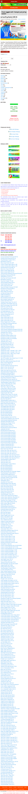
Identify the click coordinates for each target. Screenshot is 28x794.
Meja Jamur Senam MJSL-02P (7, 269)
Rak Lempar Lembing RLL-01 (7, 630)
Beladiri (2, 81)
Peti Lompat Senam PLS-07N (7, 356)
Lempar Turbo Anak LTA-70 (6, 300)
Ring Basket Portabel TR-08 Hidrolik (8, 337)
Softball (2, 93)
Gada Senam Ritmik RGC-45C (7, 489)
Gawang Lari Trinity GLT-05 (6, 643)
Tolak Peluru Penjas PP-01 (6, 743)
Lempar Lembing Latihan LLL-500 (8, 536)
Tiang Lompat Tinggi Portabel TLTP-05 (9, 745)
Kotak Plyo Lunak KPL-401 (6, 306)
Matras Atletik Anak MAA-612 (7, 291)
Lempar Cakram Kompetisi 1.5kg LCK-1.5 (9, 556)
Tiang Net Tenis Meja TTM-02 (7, 639)
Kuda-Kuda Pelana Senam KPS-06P (8, 485)
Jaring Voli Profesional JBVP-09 (7, 326)
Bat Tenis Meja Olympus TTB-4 (7, 595)
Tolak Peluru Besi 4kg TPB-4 (7, 779)
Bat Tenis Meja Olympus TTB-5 (7, 593)
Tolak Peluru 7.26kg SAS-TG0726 (8, 386)
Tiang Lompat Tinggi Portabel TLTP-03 (9, 501)
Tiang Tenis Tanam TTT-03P (7, 333)
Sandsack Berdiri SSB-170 (6, 693)
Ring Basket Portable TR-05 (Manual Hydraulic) (11, 598)
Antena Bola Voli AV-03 (5, 675)
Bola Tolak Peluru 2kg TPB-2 (7, 773)
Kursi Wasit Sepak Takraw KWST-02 (8, 728)
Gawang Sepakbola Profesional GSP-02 (9, 365)
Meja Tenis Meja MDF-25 (6, 398)
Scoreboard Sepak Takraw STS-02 (8, 732)
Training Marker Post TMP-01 (7, 749)
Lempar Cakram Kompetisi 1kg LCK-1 (9, 557)
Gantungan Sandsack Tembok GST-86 (9, 477)
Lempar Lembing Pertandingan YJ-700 (9, 551)
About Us (10, 787)
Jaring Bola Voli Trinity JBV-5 (7, 482)
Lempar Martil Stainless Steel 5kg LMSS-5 (10, 619)
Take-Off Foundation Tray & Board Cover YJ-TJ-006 (12, 358)
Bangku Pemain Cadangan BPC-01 (8, 717)
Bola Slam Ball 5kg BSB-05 (6, 466)
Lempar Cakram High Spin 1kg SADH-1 (9, 498)
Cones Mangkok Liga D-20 (6, 560)
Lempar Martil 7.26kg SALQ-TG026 (8, 388)
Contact (14, 787)
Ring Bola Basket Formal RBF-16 (8, 267)
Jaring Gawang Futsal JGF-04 (7, 782)
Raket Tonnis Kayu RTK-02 (6, 479)
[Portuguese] (6, 63)
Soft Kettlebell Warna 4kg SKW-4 (8, 409)
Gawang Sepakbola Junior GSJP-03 (8, 417)
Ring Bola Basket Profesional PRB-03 (9, 427)
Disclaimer (15, 789)
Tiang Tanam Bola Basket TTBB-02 (8, 377)
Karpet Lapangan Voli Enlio (6, 714)
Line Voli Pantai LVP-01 (5, 642)
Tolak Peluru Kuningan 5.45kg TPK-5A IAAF (10, 606)
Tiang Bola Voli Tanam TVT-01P (7, 637)
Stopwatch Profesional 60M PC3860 (8, 757)
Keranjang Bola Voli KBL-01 (6, 613)
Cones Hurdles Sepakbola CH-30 (8, 686)
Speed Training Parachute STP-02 (8, 655)
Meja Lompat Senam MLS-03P (7, 634)
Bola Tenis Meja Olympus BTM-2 (8, 695)
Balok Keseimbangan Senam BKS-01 (9, 670)
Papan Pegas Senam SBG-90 (7, 752)
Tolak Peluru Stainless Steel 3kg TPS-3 (9, 737)
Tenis (2, 96)
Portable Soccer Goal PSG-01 (7, 658)
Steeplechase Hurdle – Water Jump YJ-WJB (10, 353)
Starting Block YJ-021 (5, 349)
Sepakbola (3, 92)
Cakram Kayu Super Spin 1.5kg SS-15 (9, 451)
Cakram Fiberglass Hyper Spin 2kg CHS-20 (10, 454)
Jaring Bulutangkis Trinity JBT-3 (7, 494)
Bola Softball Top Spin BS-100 (7, 705)
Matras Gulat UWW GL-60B (7, 516)
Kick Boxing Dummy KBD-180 (7, 683)
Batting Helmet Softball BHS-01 (7, 699)
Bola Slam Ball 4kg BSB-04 (6, 468)
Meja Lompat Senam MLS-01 (7, 677)
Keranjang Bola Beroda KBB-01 (7, 633)
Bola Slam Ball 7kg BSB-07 (6, 414)
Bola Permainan (4, 83)
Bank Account (20, 787)
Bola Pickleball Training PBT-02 (7, 299)
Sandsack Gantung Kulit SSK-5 (7, 444)
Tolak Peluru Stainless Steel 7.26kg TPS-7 (10, 741)
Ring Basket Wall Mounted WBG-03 (8, 707)
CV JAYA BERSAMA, (3, 791)
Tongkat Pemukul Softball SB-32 (7, 702)
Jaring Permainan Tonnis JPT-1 (7, 426)
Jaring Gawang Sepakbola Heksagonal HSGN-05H (11, 329)
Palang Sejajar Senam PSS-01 (7, 673)
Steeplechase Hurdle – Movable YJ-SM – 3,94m (11, 350)
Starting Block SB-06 (5, 480)
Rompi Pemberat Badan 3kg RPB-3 (8, 432)
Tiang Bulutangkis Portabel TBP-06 (8, 472)
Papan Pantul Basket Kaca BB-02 (8, 589)
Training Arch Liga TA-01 (6, 681)
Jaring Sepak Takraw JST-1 (6, 504)
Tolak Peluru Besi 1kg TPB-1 (7, 534)
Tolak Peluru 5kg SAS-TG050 (7, 385)
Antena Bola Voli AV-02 (5, 735)
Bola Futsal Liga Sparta (5, 512)
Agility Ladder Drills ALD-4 (6, 577)
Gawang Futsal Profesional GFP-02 (8, 258)
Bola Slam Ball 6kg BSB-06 (6, 465)
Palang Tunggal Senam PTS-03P (8, 607)
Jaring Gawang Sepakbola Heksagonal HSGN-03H (11, 330)
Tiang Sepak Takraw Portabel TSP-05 (9, 371)
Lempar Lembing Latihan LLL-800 (8, 541)
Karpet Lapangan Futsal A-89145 (8, 710)
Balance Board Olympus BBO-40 (8, 403)
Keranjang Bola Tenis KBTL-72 (7, 343)
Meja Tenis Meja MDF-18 (6, 527)
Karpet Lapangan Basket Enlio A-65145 (9, 716)
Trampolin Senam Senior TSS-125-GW (9, 394)
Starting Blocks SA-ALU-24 (6, 276)
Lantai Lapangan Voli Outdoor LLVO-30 (9, 580)
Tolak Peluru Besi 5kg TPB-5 (7, 778)
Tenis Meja (3, 98)
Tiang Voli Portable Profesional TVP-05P (9, 287)
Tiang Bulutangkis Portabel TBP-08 (8, 463)
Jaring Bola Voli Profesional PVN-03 (8, 764)
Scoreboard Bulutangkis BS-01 (7, 772)
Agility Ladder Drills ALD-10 (6, 649)
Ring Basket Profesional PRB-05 (8, 373)
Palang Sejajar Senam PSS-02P (7, 612)
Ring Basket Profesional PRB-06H (8, 275)
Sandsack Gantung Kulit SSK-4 (7, 445)
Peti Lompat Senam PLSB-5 (7, 308)
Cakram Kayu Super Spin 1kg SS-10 (8, 453)
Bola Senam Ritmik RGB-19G (7, 344)
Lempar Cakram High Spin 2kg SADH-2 (9, 495)
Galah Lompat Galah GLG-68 (7, 317)
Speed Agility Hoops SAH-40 (7, 559)
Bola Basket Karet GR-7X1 (6, 364)
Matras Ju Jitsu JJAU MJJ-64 (7, 368)
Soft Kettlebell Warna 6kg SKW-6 (8, 408)
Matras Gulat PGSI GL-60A (6, 766)
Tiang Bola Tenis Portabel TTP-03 (8, 423)
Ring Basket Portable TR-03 (7, 599)
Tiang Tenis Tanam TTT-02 (6, 340)
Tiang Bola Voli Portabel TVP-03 (7, 421)
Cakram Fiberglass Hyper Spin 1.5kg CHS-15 (10, 456)
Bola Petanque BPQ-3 (5, 315)
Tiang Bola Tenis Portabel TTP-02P (8, 500)
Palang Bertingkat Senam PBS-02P (8, 609)
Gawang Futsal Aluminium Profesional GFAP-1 (11, 380)
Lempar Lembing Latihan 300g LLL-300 (9, 264)
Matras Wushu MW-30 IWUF (7, 698)
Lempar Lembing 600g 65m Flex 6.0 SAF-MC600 (11, 545)
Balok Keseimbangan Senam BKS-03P (9, 305)
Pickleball (3, 89)
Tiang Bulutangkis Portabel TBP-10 (8, 382)
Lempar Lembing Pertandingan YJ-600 (9, 550)
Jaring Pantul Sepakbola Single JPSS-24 (9, 530)
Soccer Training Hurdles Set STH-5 (8, 687)
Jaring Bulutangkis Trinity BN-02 (7, 784)
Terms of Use (4, 787)
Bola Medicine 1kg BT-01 (6, 261)
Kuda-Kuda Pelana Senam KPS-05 (8, 531)
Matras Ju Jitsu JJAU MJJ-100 (7, 367)
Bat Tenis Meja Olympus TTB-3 (7, 763)
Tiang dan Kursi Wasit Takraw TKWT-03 (9, 395)
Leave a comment (21, 19)
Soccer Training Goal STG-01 (7, 654)
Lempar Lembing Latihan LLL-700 (8, 539)
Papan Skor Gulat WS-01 (6, 723)
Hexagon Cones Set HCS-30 (7, 578)
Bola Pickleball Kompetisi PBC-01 (8, 297)
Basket (6, 54)
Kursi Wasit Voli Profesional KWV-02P (9, 323)
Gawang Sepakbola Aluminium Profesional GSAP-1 (12, 376)
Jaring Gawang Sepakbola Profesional (9, 420)
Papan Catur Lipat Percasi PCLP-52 (8, 370)
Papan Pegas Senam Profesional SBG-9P (10, 684)
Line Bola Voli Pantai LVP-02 (7, 293)
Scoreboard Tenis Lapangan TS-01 (8, 770)
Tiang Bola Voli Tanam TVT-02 (7, 636)
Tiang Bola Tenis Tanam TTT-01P (8, 625)
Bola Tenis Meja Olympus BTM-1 (8, 696)
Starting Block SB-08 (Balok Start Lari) (9, 303)
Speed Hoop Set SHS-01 (6, 661)
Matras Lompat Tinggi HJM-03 (7, 720)
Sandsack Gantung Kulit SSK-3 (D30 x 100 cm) (11, 447)
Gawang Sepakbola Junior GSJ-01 (8, 397)
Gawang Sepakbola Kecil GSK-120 (8, 678)
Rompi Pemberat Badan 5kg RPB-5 (8, 435)
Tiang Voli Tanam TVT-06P (6, 324)
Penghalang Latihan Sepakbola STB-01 (9, 748)
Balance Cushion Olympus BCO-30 (8, 404)
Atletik (2, 77)
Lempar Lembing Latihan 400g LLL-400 (9, 265)
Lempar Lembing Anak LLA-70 (7, 314)
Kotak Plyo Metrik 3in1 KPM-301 (8, 309)
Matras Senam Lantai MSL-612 (7, 312)
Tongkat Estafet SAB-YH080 (7, 565)
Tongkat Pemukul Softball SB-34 (7, 701)
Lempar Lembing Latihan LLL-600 (8, 538)
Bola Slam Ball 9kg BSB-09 (6, 411)
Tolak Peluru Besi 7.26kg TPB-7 (7, 775)
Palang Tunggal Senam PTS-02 (7, 515)
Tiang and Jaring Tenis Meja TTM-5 (8, 562)
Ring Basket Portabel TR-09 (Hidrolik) (9, 338)
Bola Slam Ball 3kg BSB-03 (6, 469)
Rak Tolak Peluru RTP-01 (6, 628)
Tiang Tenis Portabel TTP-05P (7, 281)
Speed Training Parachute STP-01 (8, 657)
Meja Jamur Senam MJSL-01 (7, 359)
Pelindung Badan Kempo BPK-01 (8, 592)
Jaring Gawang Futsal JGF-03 (7, 664)
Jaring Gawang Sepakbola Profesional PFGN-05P (11, 273)
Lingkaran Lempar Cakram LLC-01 (8, 602)
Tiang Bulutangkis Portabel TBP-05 (8, 568)
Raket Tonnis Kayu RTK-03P (7, 448)
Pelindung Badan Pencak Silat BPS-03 (9, 379)
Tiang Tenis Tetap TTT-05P (6, 290)
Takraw (2, 95)
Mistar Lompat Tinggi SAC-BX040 (8, 503)
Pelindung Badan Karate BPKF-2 (8, 506)
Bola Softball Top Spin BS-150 (7, 704)
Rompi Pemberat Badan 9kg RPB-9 (8, 441)
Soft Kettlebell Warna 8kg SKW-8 (8, 406)
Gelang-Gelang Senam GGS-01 (7, 566)
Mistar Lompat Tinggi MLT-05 (7, 362)
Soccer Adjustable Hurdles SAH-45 (8, 689)
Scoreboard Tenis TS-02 (6, 524)
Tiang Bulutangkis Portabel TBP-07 (8, 459)
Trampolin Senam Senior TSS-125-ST (9, 302)
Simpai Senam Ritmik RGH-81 (7, 491)
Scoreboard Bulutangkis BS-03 (7, 719)
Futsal (2, 86)
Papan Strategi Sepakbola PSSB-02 (8, 571)
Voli (1, 99)
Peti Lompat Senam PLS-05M (7, 355)
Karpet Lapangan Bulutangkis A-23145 (9, 711)
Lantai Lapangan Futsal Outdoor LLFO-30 (9, 581)
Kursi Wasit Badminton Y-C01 (7, 311)
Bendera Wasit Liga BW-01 (6, 646)
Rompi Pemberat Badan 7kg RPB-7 (8, 438)
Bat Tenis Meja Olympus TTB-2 (7, 596)
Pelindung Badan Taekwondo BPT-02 (8, 507)
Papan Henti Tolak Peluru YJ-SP (7, 601)
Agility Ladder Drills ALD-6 (6, 651)
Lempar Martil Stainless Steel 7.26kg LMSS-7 (10, 615)
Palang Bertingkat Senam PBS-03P (8, 483)
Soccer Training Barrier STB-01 (7, 667)
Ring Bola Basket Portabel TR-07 (8, 430)
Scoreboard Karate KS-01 (6, 769)
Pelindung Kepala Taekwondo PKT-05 (9, 401)
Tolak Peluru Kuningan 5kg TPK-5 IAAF (9, 722)
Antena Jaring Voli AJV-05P (6, 285)
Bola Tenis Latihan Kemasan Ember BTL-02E (10, 361)
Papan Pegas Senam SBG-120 (7, 751)
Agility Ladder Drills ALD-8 (6, 575)
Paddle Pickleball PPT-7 (6, 294)
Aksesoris (3, 75)
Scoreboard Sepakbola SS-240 (7, 590)
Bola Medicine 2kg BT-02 (6, 279)
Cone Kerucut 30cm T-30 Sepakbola (8, 754)
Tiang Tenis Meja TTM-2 (6, 460)
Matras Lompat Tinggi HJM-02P (7, 270)
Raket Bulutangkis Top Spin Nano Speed (9, 563)
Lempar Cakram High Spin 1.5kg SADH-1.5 (10, 497)
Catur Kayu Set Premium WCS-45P (8, 278)
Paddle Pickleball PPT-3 (6, 296)
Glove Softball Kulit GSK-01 (6, 519)
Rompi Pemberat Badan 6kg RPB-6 (8, 436)
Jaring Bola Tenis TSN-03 (6, 332)
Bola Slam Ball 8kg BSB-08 (6, 412)
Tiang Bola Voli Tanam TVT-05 (7, 346)
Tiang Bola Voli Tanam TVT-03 (7, 587)
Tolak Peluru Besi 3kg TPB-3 (7, 781)
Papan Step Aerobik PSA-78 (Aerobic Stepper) (10, 471)
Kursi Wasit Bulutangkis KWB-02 (8, 729)
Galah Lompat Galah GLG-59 (7, 320)
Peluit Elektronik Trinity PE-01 (7, 755)
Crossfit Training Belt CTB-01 (7, 569)
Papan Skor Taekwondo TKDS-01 (8, 725)
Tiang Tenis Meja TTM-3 (6, 462)
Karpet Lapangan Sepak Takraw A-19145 (9, 713)
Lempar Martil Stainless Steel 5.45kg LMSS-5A (11, 618)
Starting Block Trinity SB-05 (6, 663)
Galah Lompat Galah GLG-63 (7, 318)
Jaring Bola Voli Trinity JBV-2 (7, 525)
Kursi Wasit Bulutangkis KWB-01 (8, 374)
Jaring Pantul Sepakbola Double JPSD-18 (9, 533)
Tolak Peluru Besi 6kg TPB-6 (7, 776)
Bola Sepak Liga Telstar (6, 513)
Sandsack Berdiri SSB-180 (6, 415)
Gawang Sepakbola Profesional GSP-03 (9, 256)
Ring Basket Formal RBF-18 (7, 734)
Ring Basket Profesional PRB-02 (8, 288)
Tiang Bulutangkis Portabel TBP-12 (8, 400)
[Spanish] (8, 63)
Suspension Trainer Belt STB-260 (8, 574)
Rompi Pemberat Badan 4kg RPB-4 (8, 433)
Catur (2, 84)
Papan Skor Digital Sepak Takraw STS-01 (9, 731)
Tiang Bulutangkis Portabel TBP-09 (8, 389)
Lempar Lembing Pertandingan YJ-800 (9, 553)
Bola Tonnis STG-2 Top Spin (7, 518)
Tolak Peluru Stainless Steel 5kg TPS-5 (9, 740)
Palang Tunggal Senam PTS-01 (7, 640)
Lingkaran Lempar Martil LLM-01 (7, 521)
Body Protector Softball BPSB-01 (8, 648)
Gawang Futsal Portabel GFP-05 (8, 474)
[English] (1, 63)
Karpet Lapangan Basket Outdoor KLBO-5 (10, 586)
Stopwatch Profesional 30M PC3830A (9, 758)
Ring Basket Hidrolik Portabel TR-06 (8, 335)
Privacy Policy (21, 789)
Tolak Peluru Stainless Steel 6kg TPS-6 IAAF (10, 708)
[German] (3, 63)
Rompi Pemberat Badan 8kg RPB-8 (8, 439)
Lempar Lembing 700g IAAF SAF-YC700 (9, 547)
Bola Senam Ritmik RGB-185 (7, 488)
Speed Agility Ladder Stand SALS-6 (8, 660)
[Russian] (7, 63)
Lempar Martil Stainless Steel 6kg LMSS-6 (10, 616)
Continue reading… (5, 51)
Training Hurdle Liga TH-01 (6, 680)
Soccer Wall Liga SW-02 (6, 672)
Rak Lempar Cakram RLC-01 (7, 631)
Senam (2, 90)
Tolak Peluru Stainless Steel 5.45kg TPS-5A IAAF (11, 604)
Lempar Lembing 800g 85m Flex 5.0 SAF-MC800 (11, 548)
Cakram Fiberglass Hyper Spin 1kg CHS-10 (10, 457)
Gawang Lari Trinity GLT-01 (6, 492)
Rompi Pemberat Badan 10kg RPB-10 (9, 442)
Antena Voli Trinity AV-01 (6, 645)
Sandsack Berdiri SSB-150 (6, 692)
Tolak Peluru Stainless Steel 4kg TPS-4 (9, 738)
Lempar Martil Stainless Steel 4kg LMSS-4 (10, 621)
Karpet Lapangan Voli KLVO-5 (7, 584)
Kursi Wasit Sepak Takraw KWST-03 (8, 726)
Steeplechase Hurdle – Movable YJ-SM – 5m (10, 352)
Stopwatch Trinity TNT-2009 (6, 760)
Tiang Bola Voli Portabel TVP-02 (7, 622)
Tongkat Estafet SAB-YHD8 (6, 392)
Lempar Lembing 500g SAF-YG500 (8, 383)
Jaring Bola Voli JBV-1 (5, 429)
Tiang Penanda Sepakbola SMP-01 (8, 746)
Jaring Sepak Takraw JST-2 (6, 528)
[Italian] (4, 63)
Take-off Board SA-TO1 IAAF (7, 510)
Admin (15, 19)
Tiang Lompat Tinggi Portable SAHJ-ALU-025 (10, 610)
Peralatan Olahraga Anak (6, 87)
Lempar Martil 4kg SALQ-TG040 (7, 391)
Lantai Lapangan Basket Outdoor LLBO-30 (10, 583)
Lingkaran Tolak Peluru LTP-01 (7, 522)
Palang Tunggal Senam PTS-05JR (8, 321)
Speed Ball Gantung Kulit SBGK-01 (8, 652)
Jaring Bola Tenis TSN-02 (6, 341)
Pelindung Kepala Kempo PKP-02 (8, 509)
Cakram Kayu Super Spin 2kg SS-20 (8, 450)
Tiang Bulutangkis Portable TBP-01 (8, 259)
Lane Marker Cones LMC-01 (7, 690)
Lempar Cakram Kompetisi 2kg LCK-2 (9, 554)
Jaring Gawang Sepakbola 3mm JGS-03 (9, 761)
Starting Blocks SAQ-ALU (6, 544)
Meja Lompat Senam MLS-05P (7, 262)
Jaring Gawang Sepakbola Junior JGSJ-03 (10, 418)
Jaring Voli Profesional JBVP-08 (7, 327)
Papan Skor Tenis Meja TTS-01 (7, 767)
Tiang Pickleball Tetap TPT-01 (7, 284)
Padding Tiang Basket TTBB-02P (8, 347)
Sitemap (10, 789)
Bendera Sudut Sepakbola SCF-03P (8, 572)
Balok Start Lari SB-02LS (6, 669)
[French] (2, 63)
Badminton (3, 78)
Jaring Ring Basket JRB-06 (9, 17)
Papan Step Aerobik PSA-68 (7, 486)
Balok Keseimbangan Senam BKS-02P (9, 624)
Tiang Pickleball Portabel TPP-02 (8, 282)
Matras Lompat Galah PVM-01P (7, 272)
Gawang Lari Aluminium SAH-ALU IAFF (9, 542)
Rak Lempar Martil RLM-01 (6, 627)
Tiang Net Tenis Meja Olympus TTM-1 (9, 666)
